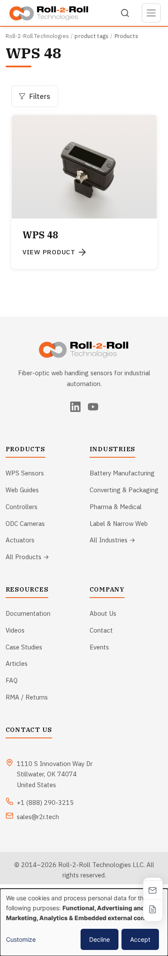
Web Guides (22, 490)
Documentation (28, 613)
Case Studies (24, 647)
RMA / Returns (27, 697)
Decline (99, 939)
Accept (140, 939)
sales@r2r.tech (38, 817)
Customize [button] (21, 939)
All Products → (27, 557)
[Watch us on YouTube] (93, 406)
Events (99, 647)
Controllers (21, 507)
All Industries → (112, 540)
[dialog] (84, 922)
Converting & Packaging (124, 490)
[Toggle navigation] (151, 13)
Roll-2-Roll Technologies (37, 36)
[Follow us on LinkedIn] (75, 406)
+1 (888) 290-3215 (45, 802)
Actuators (20, 540)
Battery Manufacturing (122, 473)
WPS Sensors (25, 473)
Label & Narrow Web (119, 523)
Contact (101, 630)
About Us (103, 613)
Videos (15, 630)
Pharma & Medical (116, 507)
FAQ (12, 680)
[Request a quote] (152, 908)
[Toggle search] (124, 12)
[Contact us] (152, 889)
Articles (17, 663)
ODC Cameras (25, 523)
